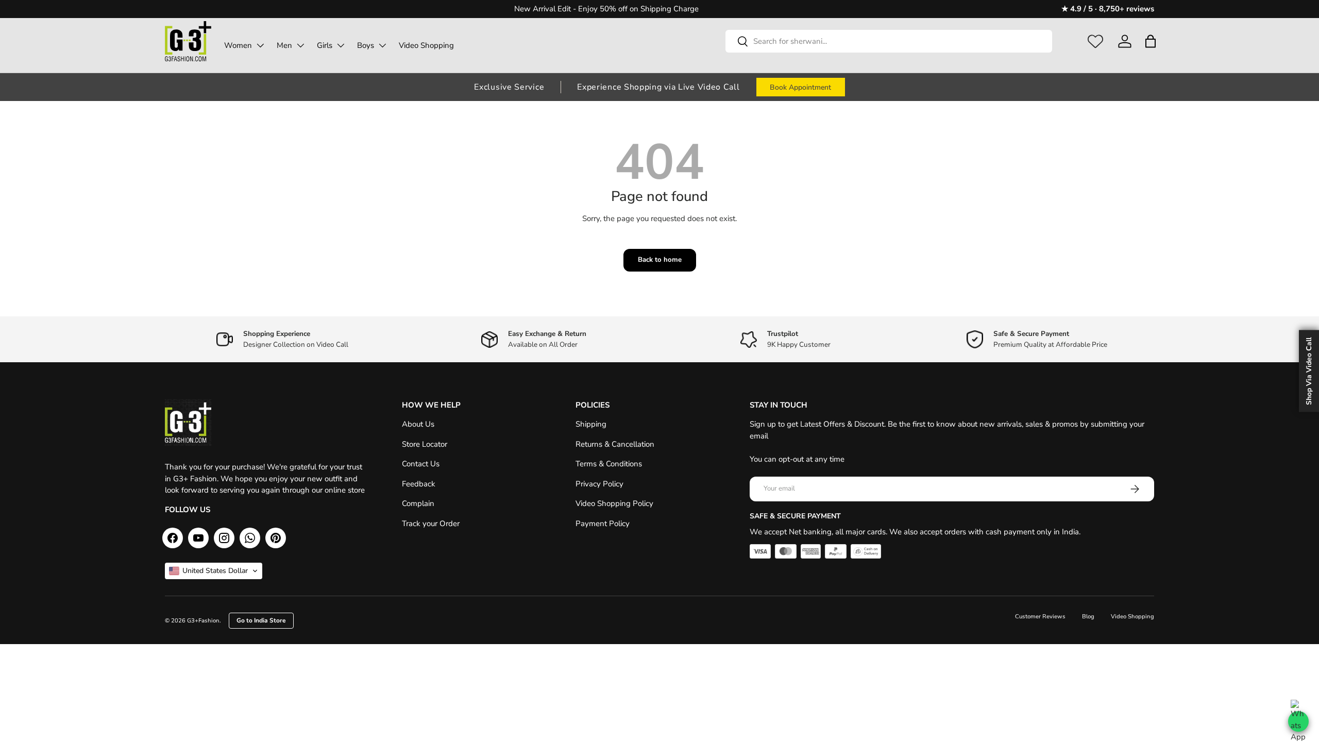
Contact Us (420, 464)
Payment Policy (603, 523)
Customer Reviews (1040, 616)
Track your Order (431, 523)
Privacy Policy (599, 484)
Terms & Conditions (609, 464)
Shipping (591, 424)
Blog (1088, 616)
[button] (1150, 41)
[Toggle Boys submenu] (382, 45)
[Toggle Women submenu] (260, 45)
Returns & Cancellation (615, 444)
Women (238, 45)
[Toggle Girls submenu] (340, 45)
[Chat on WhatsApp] (1298, 721)
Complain (418, 503)
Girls (324, 45)
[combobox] (888, 41)
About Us (418, 424)
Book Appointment (800, 87)
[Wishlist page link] (1095, 41)
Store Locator (424, 444)
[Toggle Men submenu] (300, 45)
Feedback (418, 484)
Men (284, 45)
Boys (365, 45)
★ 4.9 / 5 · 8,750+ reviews (1107, 9)
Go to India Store (261, 620)
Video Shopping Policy (614, 503)
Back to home (660, 259)
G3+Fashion (203, 621)
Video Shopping (426, 45)
